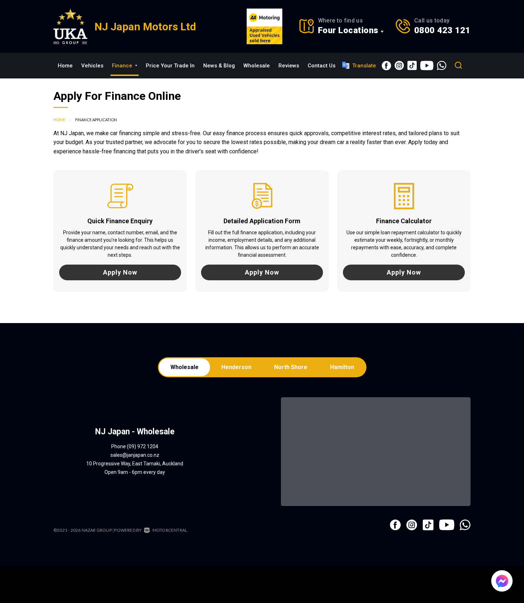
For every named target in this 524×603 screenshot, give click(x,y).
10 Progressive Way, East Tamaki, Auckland (134, 463)
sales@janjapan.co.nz (135, 455)
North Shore (290, 367)
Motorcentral (170, 530)
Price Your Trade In (170, 65)
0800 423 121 (442, 30)
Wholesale (256, 65)
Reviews (288, 65)
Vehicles (92, 65)
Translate (364, 65)
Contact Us (321, 65)
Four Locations (348, 30)
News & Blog (219, 65)
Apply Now (120, 272)
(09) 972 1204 (142, 446)
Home (65, 65)
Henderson (236, 367)
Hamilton (342, 367)
